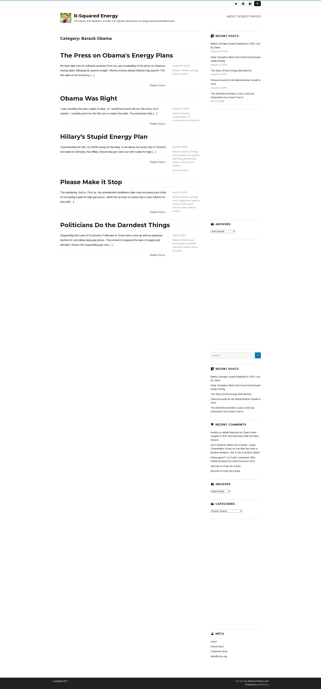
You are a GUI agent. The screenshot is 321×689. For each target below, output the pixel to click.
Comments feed (219, 651)
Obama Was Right (88, 98)
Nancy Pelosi (189, 207)
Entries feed (217, 646)
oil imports (193, 120)
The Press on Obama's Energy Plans (116, 55)
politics (184, 73)
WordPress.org (219, 656)
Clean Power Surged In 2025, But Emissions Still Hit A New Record (235, 436)
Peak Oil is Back (232, 466)
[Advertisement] (236, 162)
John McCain (187, 162)
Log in (214, 641)
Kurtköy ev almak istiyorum (225, 432)
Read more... (158, 85)
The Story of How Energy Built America (231, 70)
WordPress (263, 684)
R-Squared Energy (96, 16)
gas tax (196, 200)
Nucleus (240, 681)
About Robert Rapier (244, 16)
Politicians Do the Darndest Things (115, 225)
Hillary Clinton (180, 204)
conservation (180, 116)
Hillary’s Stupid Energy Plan (104, 136)
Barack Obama (181, 70)
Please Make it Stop (91, 182)
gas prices (185, 155)
